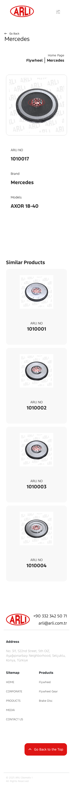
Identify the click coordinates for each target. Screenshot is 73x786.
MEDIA (10, 710)
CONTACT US (14, 719)
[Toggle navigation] (58, 11)
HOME (10, 682)
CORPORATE (14, 691)
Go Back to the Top (48, 749)
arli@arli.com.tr (53, 623)
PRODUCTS (13, 700)
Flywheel (45, 682)
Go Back (14, 33)
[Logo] (22, 11)
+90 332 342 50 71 (50, 616)
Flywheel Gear (48, 691)
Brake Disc (46, 700)
